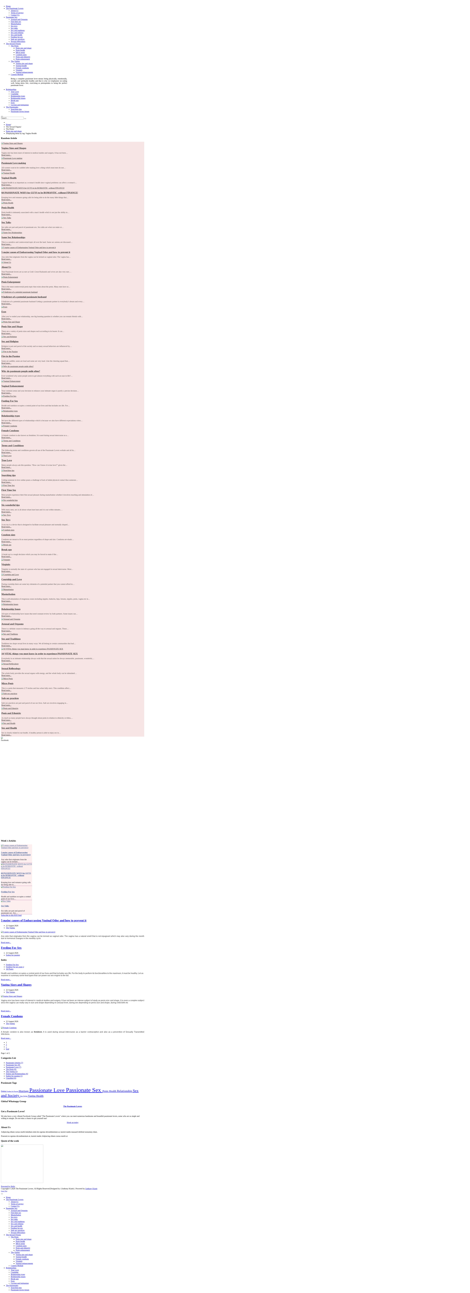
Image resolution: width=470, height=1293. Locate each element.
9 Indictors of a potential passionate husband (24, 297)
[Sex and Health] (8, 723)
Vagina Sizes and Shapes (13, 148)
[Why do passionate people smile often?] (17, 366)
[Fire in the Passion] (9, 352)
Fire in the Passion (10, 356)
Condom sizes (8, 534)
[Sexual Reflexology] (10, 664)
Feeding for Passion (13, 1091)
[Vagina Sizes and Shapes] (12, 143)
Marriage (24, 1091)
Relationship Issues (10, 609)
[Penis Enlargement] (9, 277)
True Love (6, 460)
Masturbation (8, 594)
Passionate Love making (13, 163)
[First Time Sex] (8, 485)
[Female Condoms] (9, 426)
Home (8, 125)
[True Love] (6, 456)
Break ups (6, 549)
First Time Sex (8, 490)
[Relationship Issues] (9, 604)
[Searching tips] (7, 470)
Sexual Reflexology (11, 668)
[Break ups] (6, 545)
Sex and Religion (9, 341)
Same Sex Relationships (13, 237)
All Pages (9, 969)
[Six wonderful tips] (9, 500)
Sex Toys (5, 520)
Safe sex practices (10, 698)
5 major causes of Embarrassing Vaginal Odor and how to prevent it (35, 252)
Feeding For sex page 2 (15, 967)
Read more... (6, 155)
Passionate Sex (84, 1090)
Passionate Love (47, 1090)
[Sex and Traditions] (9, 634)
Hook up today (72, 1122)
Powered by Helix (8, 1186)
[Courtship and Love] (10, 575)
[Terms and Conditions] (10, 441)
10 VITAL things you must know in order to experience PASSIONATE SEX (39, 653)
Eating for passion (13, 955)
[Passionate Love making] (11, 158)
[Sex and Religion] (9, 337)
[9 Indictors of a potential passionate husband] (19, 292)
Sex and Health (9, 728)
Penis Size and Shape (12, 326)
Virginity (5, 564)
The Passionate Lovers (72, 1106)
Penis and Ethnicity (11, 713)
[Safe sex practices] (9, 694)
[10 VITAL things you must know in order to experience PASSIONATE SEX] (32, 649)
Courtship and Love (11, 579)
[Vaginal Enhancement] (10, 381)
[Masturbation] (7, 589)
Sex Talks (6, 222)
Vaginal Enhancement (12, 386)
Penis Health (7, 207)
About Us (6, 267)
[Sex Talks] (6, 218)
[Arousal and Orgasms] (10, 619)
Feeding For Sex (9, 401)
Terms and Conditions (12, 445)
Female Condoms (10, 430)
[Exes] (4, 307)
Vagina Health (35, 1095)
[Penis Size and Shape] (10, 322)
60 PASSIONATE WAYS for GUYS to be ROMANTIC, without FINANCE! (39, 192)
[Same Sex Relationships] (11, 233)
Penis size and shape (14, 131)
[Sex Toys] (6, 515)
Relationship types (10, 415)
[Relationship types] (9, 411)
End (7, 1049)
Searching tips (8, 475)
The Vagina (10, 928)
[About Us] (6, 262)
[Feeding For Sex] (8, 396)
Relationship (125, 1091)
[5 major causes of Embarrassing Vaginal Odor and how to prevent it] (28, 247)
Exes (3, 311)
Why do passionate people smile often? (20, 371)
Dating (4, 1091)
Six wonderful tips (10, 505)
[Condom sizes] (7, 530)
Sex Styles (24, 1096)
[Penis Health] (7, 203)
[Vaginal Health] (8, 173)
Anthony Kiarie (91, 1189)
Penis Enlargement (10, 282)
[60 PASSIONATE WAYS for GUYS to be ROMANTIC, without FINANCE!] (33, 188)
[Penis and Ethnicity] (9, 708)
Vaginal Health (9, 178)
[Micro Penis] (7, 679)
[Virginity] (5, 560)
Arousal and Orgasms (12, 624)
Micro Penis (7, 683)
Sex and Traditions (11, 639)
